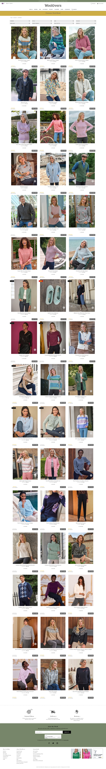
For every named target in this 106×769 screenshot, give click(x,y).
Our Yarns (18, 755)
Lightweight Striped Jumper (25, 480)
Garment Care (5, 756)
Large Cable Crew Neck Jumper (24, 270)
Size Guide (5, 753)
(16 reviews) (71, 277)
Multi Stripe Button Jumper (53, 60)
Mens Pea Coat (24, 102)
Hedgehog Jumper (24, 186)
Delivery (4, 751)
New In (31, 9)
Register (11, 3)
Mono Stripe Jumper (53, 144)
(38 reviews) (70, 571)
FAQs (4, 759)
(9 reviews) (13, 108)
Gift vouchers (35, 751)
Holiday (51, 9)
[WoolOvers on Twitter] (53, 743)
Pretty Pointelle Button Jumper (82, 60)
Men (40, 9)
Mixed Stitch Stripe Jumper (24, 60)
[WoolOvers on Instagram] (57, 743)
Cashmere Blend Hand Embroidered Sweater (25, 565)
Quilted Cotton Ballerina (53, 313)
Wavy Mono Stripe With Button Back (24, 144)
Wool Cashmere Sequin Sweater (81, 607)
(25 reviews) (42, 277)
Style (33, 20)
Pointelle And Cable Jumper (82, 270)
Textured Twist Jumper (53, 270)
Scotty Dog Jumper (53, 691)
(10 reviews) (71, 193)
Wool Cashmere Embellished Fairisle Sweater (53, 649)
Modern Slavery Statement (38, 760)
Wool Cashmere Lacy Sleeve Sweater (81, 480)
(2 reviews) (42, 108)
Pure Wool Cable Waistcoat (82, 186)
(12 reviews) (42, 66)
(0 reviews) (13, 235)
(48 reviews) (13, 193)
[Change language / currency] (3, 3)
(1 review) (71, 235)
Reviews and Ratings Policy (38, 753)
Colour (78, 20)
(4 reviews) (42, 487)
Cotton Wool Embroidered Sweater (25, 438)
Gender (12, 20)
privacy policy (66, 740)
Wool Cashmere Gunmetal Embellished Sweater (25, 649)
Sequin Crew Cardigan (24, 355)
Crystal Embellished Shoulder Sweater (53, 355)
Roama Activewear (20, 763)
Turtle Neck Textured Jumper (82, 144)
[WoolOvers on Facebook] (49, 743)
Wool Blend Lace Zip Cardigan (24, 313)
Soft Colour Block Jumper (80, 438)
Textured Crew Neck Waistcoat (81, 355)
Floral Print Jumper (53, 102)
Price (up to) (57, 23)
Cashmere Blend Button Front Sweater (53, 565)
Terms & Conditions (36, 756)
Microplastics (19, 760)
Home (62, 9)
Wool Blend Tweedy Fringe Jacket (53, 438)
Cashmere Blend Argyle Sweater (25, 607)
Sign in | (7, 3)
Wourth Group (19, 751)
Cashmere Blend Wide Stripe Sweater (53, 396)
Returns (4, 752)
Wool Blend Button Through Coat (53, 480)
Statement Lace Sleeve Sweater (53, 607)
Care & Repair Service (7, 755)
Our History (19, 753)
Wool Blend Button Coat (53, 186)
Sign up (66, 732)
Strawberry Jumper (82, 228)
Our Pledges (35, 759)
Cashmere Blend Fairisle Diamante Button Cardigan (81, 649)
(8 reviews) (13, 277)
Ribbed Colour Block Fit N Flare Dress (82, 313)
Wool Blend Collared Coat (80, 396)
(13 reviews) (13, 66)
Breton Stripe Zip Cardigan (81, 565)
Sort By (78, 23)
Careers (18, 756)
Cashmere (56, 9)
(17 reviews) (70, 403)
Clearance (67, 9)
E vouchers (35, 752)
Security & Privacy (36, 755)
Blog (17, 759)
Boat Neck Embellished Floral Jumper (81, 691)
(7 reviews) (71, 66)
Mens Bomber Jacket (24, 228)
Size (55, 20)
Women (35, 9)
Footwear (45, 9)
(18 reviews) (71, 108)
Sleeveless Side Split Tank (53, 228)
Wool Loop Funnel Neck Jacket (81, 102)
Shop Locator (19, 752)
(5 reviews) (70, 529)
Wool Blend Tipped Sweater (25, 396)
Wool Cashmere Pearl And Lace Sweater (25, 691)
